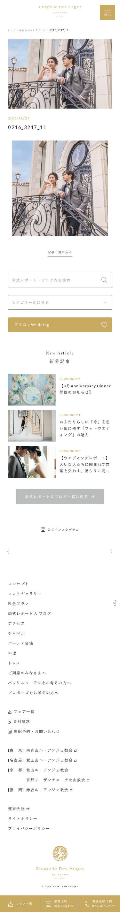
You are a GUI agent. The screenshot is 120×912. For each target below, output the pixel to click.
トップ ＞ (13, 30)
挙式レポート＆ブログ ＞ (34, 30)
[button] (8, 552)
